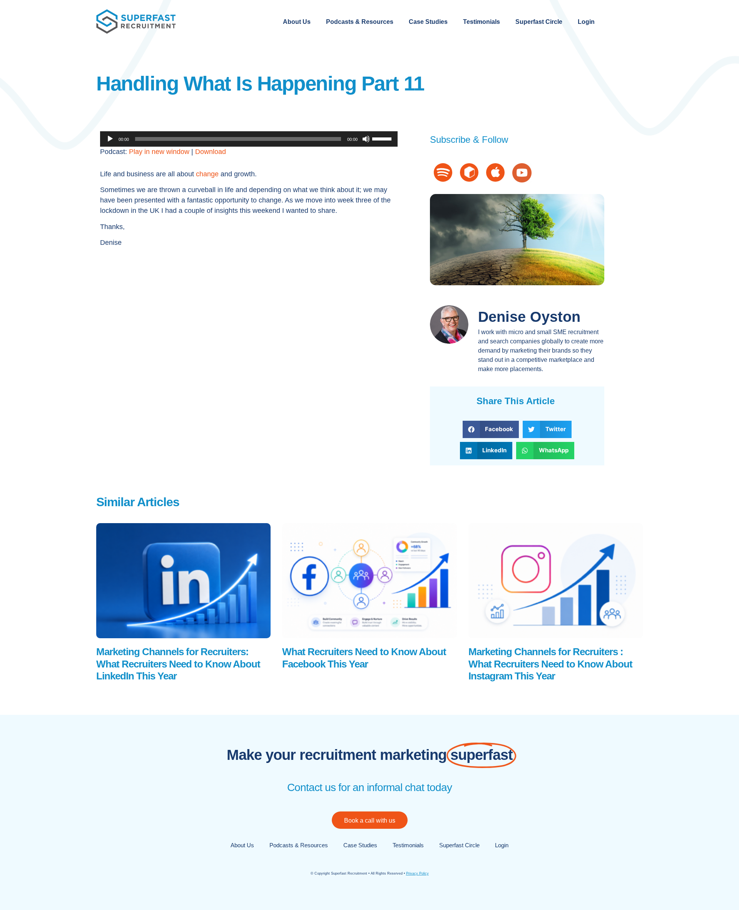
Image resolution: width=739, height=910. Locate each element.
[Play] (110, 139)
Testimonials (481, 21)
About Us (297, 21)
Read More (111, 691)
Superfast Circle (538, 21)
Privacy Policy (417, 873)
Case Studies (428, 21)
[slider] (383, 138)
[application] (249, 139)
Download (210, 152)
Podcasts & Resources (359, 21)
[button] (491, 429)
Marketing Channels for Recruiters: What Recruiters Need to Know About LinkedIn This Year (178, 663)
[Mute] (366, 139)
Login (586, 21)
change (207, 174)
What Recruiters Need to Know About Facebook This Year (364, 657)
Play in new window (159, 152)
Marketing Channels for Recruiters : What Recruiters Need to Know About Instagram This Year (550, 663)
